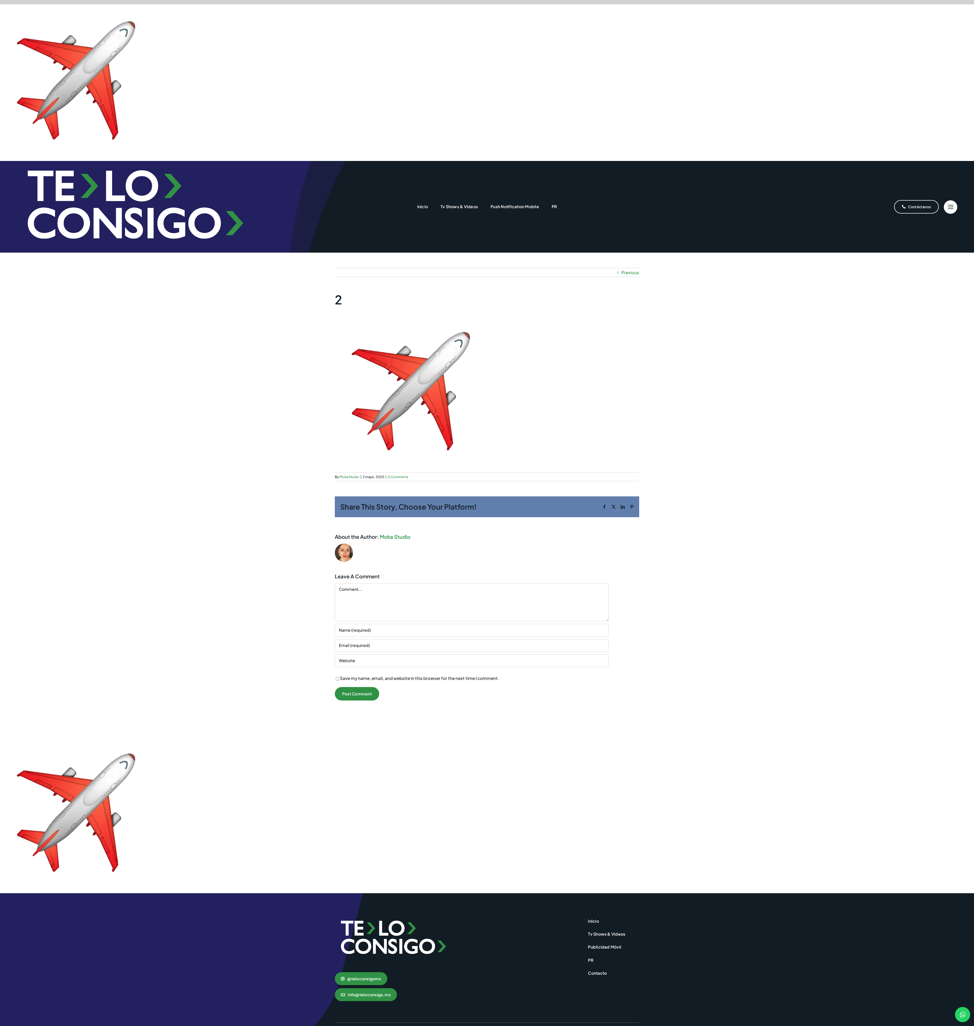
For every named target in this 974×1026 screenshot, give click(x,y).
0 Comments (398, 477)
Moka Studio (349, 477)
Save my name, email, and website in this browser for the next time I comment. (419, 678)
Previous (630, 272)
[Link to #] (950, 207)
